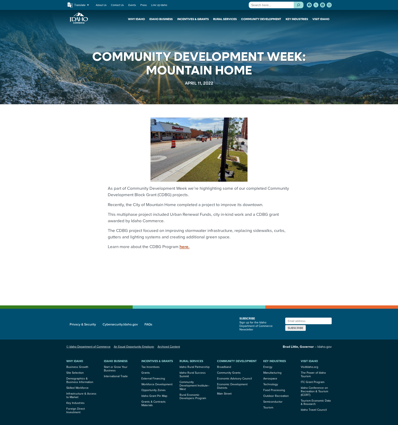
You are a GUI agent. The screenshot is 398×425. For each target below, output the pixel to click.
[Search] (298, 5)
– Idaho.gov (307, 346)
